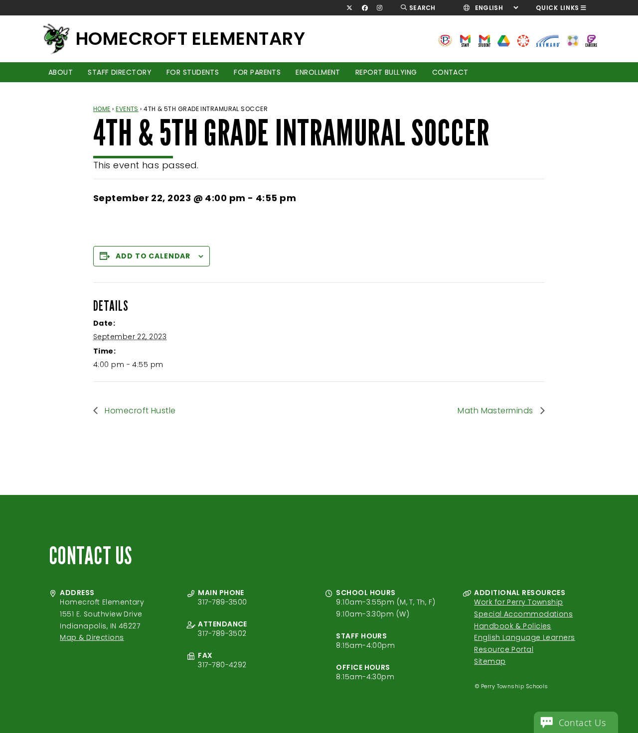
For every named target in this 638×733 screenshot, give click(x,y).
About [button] (60, 72)
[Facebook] (364, 7)
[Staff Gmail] (465, 40)
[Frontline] (591, 40)
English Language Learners (524, 637)
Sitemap (489, 661)
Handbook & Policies (512, 626)
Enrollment (318, 72)
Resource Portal (503, 649)
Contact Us (582, 722)
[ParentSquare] (573, 40)
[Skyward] (548, 40)
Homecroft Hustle (139, 410)
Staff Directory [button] (120, 72)
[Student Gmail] (484, 40)
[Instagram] (379, 7)
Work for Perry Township (518, 602)
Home (102, 109)
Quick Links (557, 7)
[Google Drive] (503, 40)
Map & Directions (92, 637)
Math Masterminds (496, 410)
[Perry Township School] (56, 38)
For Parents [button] (257, 72)
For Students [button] (192, 72)
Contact (450, 72)
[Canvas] (523, 40)
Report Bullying (386, 72)
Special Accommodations (523, 614)
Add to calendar (153, 256)
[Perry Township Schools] (445, 40)
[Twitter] (349, 7)
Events (127, 109)
